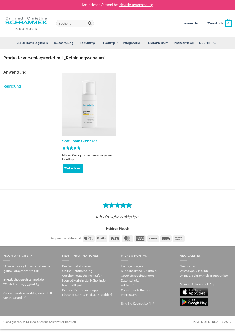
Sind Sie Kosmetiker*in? (137, 303)
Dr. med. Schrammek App (80, 290)
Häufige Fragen (132, 266)
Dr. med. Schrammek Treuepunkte (204, 275)
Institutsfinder (183, 43)
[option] (117, 215)
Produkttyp (86, 43)
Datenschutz (130, 280)
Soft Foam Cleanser (79, 141)
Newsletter (188, 266)
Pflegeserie (131, 43)
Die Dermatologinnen (32, 43)
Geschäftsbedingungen (137, 275)
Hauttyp (109, 43)
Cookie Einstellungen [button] (136, 290)
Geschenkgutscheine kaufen (82, 275)
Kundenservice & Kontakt (139, 271)
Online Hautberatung (77, 271)
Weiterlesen (72, 168)
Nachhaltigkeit (72, 285)
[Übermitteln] (90, 23)
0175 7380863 (29, 284)
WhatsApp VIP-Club (194, 271)
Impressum (129, 294)
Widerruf (127, 285)
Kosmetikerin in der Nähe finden (84, 280)
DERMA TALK (209, 43)
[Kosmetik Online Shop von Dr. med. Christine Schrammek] (26, 23)
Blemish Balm (158, 43)
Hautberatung (63, 43)
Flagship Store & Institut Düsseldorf (87, 294)
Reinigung (12, 86)
